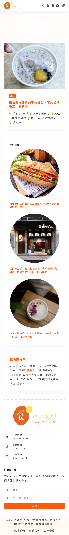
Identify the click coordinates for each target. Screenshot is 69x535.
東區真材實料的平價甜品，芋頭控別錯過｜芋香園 (34, 104)
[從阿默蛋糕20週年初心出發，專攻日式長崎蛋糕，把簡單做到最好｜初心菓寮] (34, 238)
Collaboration (21, 438)
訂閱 (34, 505)
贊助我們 (19, 530)
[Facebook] (48, 5)
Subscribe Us (20, 457)
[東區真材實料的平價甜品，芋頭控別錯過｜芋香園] (34, 66)
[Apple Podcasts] (43, 5)
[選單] (63, 5)
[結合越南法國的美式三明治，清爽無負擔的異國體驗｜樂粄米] (34, 173)
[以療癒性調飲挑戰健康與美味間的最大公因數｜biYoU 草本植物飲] (34, 303)
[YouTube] (57, 5)
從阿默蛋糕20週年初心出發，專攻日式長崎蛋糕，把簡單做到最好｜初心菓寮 (33, 270)
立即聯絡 (49, 530)
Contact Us (19, 448)
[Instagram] (53, 5)
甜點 (12, 95)
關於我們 (34, 530)
